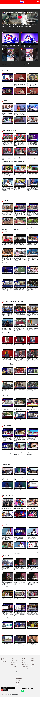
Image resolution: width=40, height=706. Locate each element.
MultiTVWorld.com (24, 664)
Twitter (32, 662)
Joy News (23, 658)
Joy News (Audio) (24, 668)
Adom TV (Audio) (24, 666)
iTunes (31, 688)
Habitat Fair (18, 676)
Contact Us (3, 663)
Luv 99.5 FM (13, 666)
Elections (17, 684)
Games (17, 674)
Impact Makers (19, 678)
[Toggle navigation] (38, 2)
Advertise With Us (4, 661)
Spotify (25, 690)
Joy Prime (23, 662)
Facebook (33, 660)
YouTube (32, 658)
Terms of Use (3, 665)
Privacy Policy (3, 667)
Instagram (33, 664)
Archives (17, 682)
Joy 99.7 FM (13, 658)
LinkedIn (32, 666)
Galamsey (18, 680)
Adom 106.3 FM (14, 660)
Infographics (33, 668)
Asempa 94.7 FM (14, 664)
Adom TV (23, 660)
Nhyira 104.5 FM (14, 668)
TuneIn (25, 688)
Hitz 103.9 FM (13, 662)
